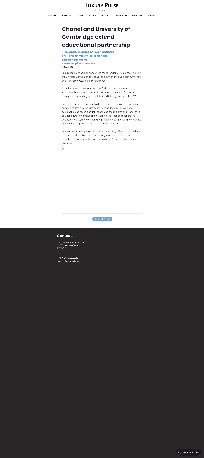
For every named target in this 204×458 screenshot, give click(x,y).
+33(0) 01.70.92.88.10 (67, 257)
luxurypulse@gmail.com (68, 261)
